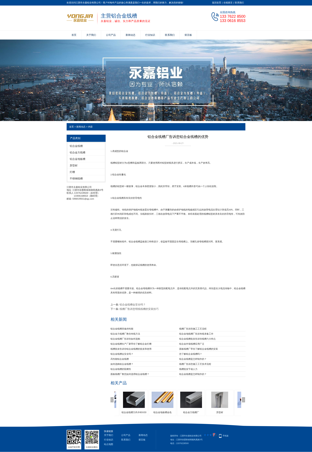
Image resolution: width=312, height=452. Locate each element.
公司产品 (111, 35)
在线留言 (228, 2)
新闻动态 (130, 35)
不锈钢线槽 (76, 178)
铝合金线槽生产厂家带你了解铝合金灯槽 (130, 344)
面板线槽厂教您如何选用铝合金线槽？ (129, 374)
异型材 (74, 165)
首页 (74, 35)
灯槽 (72, 172)
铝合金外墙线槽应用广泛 (191, 344)
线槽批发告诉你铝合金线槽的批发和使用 (130, 349)
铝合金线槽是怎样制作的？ (193, 359)
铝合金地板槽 (77, 159)
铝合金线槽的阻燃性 (120, 369)
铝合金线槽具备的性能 (121, 328)
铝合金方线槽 (77, 152)
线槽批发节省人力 (188, 369)
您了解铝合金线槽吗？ (190, 354)
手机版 (225, 436)
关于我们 (91, 35)
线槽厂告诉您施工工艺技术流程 (195, 364)
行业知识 (150, 35)
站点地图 (108, 444)
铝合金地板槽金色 (136, 412)
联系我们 (239, 2)
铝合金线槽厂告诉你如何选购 (125, 338)
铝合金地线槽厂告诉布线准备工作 (196, 333)
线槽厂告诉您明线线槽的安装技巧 (139, 309)
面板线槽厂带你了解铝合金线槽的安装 (198, 349)
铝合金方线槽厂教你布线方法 (125, 333)
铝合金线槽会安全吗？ (133, 304)
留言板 (188, 35)
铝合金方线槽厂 (165, 412)
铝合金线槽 (76, 146)
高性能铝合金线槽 (119, 359)
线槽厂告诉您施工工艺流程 (193, 328)
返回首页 (216, 2)
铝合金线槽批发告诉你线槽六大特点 (197, 338)
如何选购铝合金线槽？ (121, 364)
